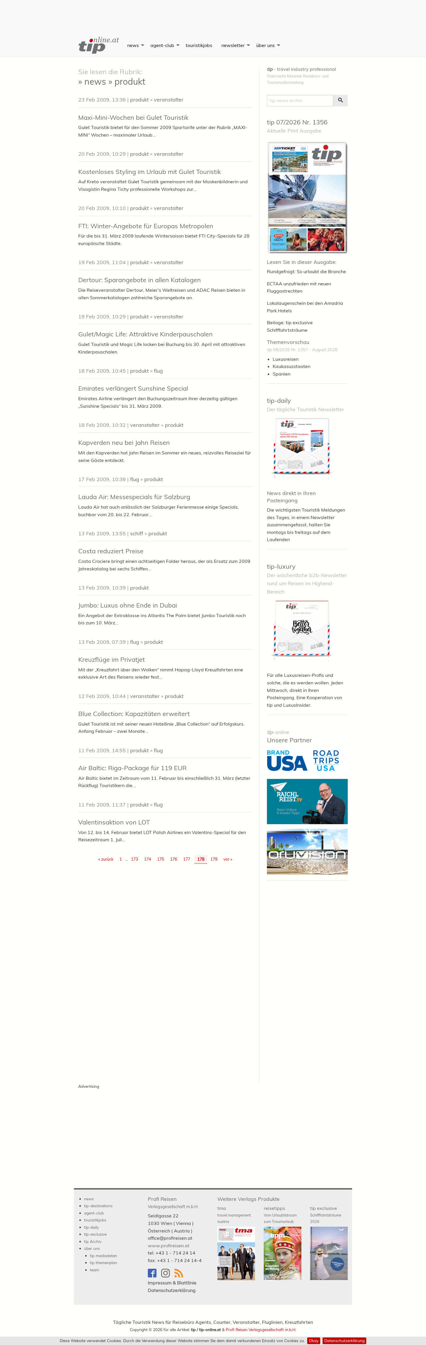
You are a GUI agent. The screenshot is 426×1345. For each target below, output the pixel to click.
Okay (313, 1340)
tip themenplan (103, 1262)
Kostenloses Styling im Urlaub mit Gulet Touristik (149, 172)
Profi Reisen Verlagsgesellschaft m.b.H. (261, 1329)
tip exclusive (325, 1214)
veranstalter (168, 99)
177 (186, 859)
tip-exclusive (95, 1234)
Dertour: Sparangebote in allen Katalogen (139, 280)
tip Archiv (92, 1241)
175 (160, 859)
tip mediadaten (103, 1255)
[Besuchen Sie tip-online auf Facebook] (154, 1276)
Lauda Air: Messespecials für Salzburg (134, 497)
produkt (139, 99)
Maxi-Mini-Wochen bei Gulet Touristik (133, 117)
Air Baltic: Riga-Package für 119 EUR (132, 768)
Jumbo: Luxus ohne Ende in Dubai (127, 605)
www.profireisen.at (169, 1245)
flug (158, 370)
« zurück (105, 859)
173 (134, 859)
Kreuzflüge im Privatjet (111, 659)
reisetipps (280, 1214)
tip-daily (279, 400)
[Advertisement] (213, 13)
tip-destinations (98, 1205)
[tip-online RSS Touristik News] (180, 1276)
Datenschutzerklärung (344, 1340)
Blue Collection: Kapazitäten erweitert (134, 714)
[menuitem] (98, 45)
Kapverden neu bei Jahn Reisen (124, 442)
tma (234, 1214)
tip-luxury (281, 566)
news (133, 45)
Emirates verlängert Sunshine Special (133, 388)
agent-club (162, 45)
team (94, 1269)
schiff (136, 533)
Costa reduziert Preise (110, 551)
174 (147, 859)
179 (213, 859)
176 (173, 859)
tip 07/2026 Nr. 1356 (297, 122)
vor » (227, 859)
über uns (265, 45)
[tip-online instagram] (167, 1276)
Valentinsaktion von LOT (114, 822)
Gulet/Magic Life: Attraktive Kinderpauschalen (145, 334)
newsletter (233, 45)
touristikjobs (199, 45)
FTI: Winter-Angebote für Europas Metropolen (145, 226)
